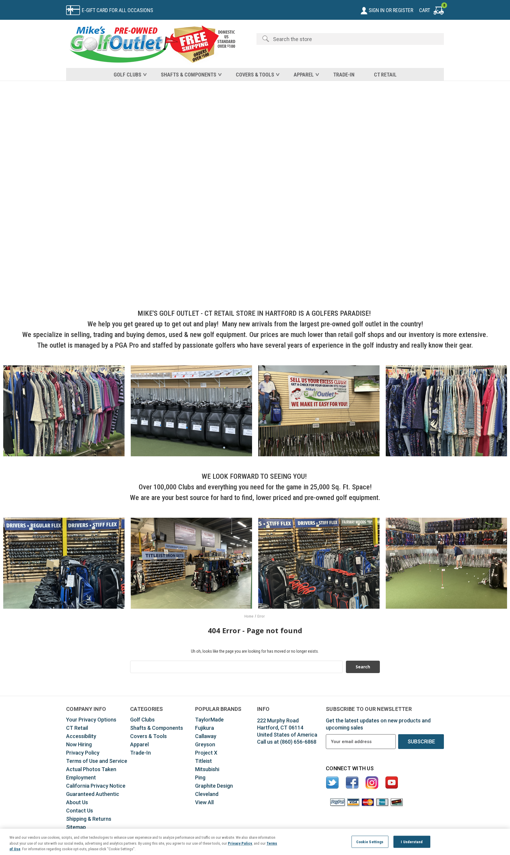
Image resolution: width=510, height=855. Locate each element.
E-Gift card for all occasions (117, 10)
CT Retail (385, 75)
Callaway (205, 736)
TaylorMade (209, 719)
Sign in (376, 10)
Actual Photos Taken (91, 769)
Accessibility (81, 736)
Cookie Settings (370, 841)
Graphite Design (214, 786)
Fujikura (204, 728)
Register (403, 10)
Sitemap (76, 827)
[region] (255, 842)
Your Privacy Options (91, 719)
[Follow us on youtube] (391, 782)
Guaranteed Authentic (92, 794)
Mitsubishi (207, 769)
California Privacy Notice (95, 786)
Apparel (304, 75)
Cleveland (206, 794)
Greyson (205, 744)
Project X (206, 753)
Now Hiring (79, 744)
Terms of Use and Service (96, 761)
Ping (200, 777)
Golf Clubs (127, 75)
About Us (77, 802)
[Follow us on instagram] (372, 782)
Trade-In (343, 75)
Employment (81, 777)
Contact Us (79, 810)
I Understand (412, 841)
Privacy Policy (82, 753)
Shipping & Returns (88, 819)
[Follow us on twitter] (332, 782)
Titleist (203, 761)
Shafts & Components (188, 75)
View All (204, 802)
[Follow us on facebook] (352, 782)
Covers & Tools (255, 75)
